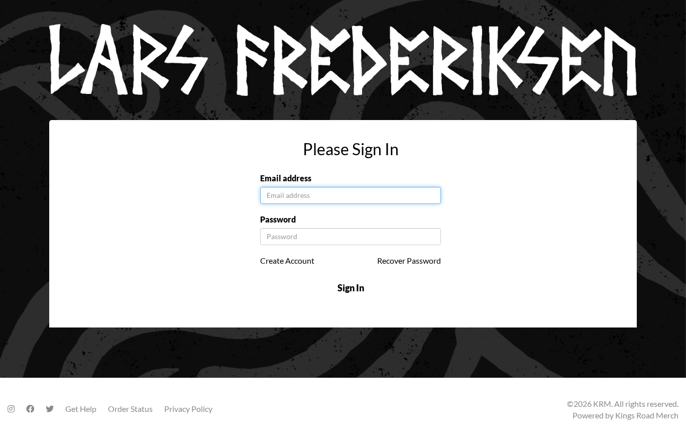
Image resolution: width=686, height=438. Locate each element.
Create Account (287, 260)
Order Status (130, 408)
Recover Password (409, 260)
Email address (285, 178)
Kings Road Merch (646, 415)
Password (278, 219)
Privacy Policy (188, 408)
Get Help (80, 408)
